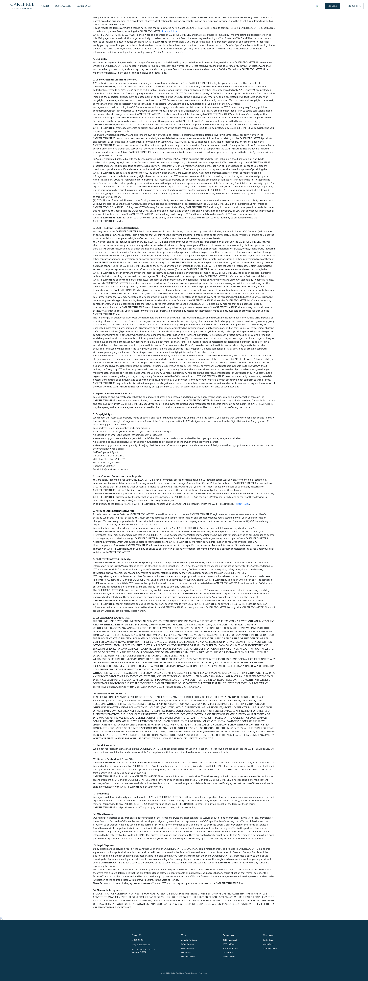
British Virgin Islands (230, 940)
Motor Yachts (186, 953)
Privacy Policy (169, 31)
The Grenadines (228, 953)
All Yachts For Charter (189, 940)
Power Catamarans (187, 948)
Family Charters (268, 940)
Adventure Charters (270, 948)
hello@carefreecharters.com (141, 945)
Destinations (63, 6)
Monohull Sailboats (188, 957)
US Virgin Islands (229, 944)
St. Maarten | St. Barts (230, 948)
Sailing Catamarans (187, 944)
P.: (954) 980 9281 (138, 940)
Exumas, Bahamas (229, 957)
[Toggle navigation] (5, 6)
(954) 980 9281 (353, 6)
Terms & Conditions (191, 973)
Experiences (84, 6)
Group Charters (268, 944)
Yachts (45, 6)
